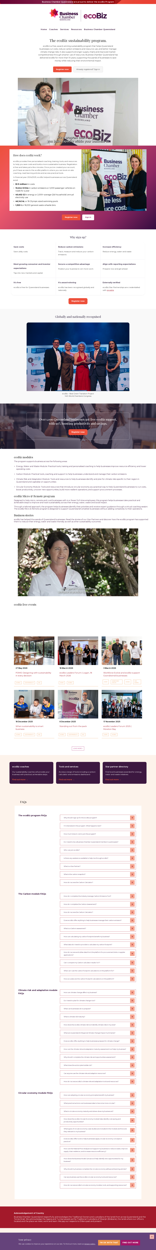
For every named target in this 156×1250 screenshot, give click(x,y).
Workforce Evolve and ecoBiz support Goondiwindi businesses (121, 674)
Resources (76, 29)
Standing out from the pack (73, 726)
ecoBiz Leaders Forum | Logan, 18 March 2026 (75, 674)
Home (44, 29)
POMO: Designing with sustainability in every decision (33, 674)
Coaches (53, 29)
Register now (62, 69)
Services (64, 29)
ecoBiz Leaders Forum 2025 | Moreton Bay (117, 727)
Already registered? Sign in (88, 69)
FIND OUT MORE (130, 1243)
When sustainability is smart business (29, 727)
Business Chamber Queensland (99, 29)
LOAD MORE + (78, 748)
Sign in (88, 217)
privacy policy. (90, 1244)
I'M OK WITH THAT (109, 1243)
